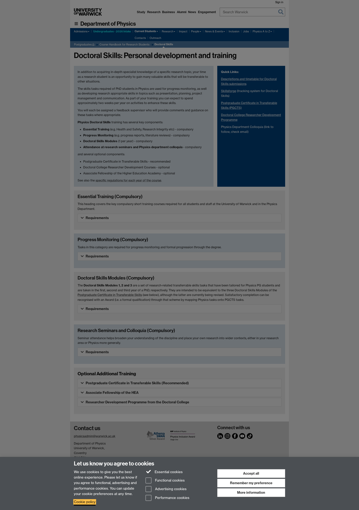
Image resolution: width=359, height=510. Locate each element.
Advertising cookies (170, 489)
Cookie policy (85, 502)
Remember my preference (251, 483)
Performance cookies (171, 498)
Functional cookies (169, 480)
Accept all (251, 473)
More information (251, 492)
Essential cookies (168, 472)
